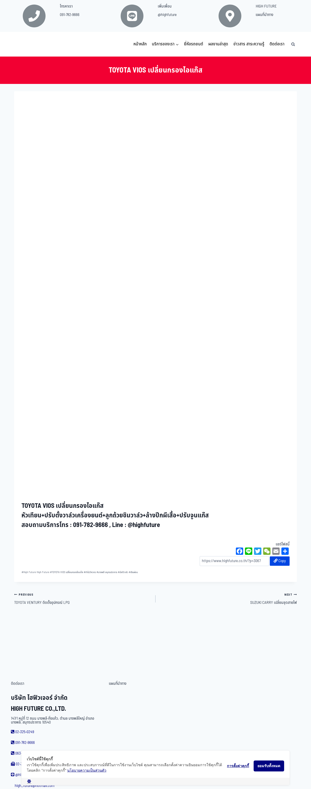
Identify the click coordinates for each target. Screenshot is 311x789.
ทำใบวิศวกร (90, 572)
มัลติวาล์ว (123, 572)
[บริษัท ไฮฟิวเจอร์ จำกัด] (24, 44)
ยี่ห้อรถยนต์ (193, 44)
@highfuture (167, 15)
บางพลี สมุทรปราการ (107, 572)
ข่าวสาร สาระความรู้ (248, 44)
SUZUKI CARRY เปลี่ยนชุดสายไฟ (273, 599)
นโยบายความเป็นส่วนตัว (86, 770)
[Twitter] (257, 552)
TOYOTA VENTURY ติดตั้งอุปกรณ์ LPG (42, 599)
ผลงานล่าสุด (218, 44)
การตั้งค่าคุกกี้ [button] (238, 765)
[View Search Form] (293, 44)
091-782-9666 (69, 15)
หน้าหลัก (140, 44)
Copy (282, 561)
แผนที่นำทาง (264, 15)
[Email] (275, 552)
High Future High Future (35, 572)
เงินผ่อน (133, 572)
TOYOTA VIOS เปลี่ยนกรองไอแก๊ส (66, 572)
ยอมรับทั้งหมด (268, 765)
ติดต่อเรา (277, 44)
